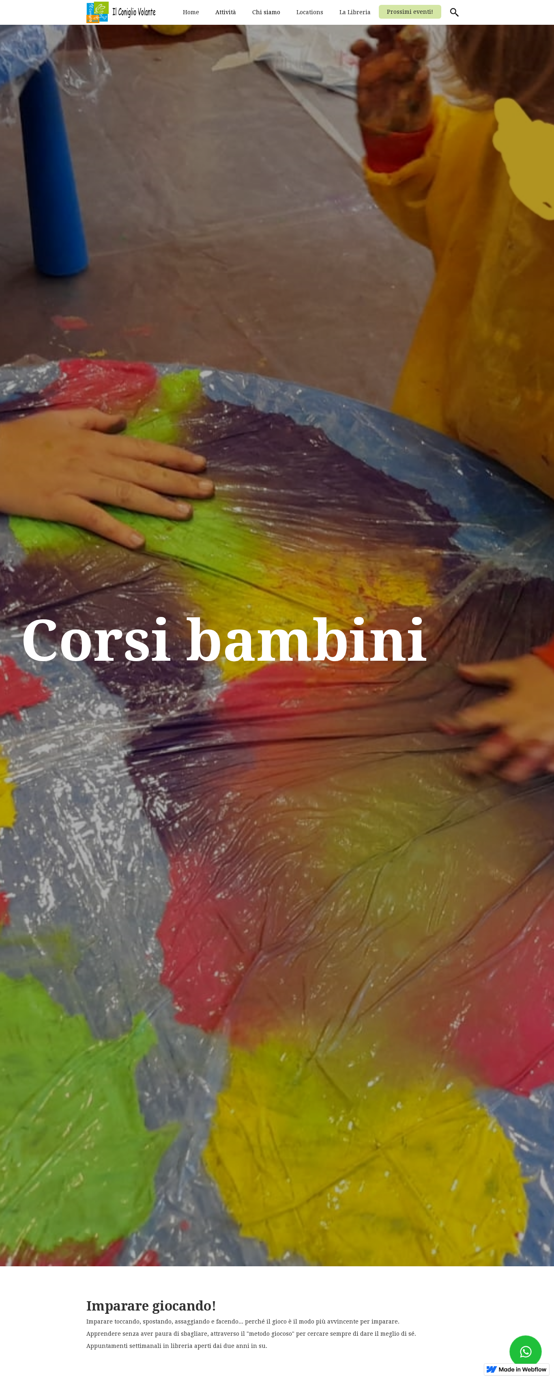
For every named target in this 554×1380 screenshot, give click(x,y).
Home (191, 12)
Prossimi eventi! (410, 12)
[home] (120, 12)
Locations (309, 12)
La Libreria (355, 12)
